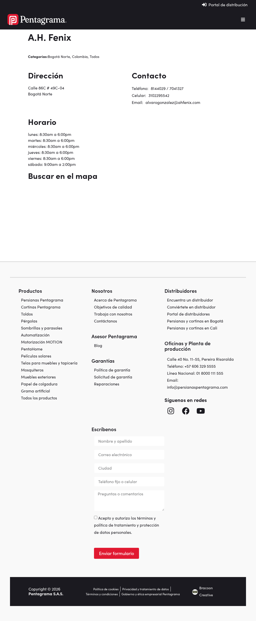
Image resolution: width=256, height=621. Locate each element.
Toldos (27, 314)
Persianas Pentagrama (42, 300)
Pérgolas (29, 321)
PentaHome (31, 349)
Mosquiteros (32, 370)
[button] (243, 19)
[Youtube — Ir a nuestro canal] (200, 411)
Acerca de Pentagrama (115, 300)
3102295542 (158, 95)
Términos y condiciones (102, 594)
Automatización (35, 335)
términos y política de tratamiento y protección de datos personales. (126, 525)
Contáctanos (105, 321)
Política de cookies (105, 589)
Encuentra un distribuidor (190, 300)
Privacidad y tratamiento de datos (145, 589)
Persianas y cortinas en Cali (192, 328)
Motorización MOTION (41, 342)
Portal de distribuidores (188, 314)
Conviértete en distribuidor (191, 307)
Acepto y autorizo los (126, 525)
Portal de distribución (228, 4)
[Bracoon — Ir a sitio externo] (195, 591)
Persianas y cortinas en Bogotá (195, 321)
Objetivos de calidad (113, 307)
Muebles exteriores (38, 377)
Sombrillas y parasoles (41, 328)
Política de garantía (112, 370)
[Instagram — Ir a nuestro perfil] (170, 411)
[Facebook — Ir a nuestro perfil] (186, 411)
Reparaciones (106, 384)
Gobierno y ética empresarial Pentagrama (151, 594)
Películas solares (36, 356)
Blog (98, 345)
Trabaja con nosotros (113, 314)
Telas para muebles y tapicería (49, 363)
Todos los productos (39, 398)
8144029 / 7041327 (167, 88)
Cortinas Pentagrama (40, 307)
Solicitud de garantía (113, 377)
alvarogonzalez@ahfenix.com (173, 102)
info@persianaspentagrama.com (197, 387)
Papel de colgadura (39, 384)
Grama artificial (35, 391)
